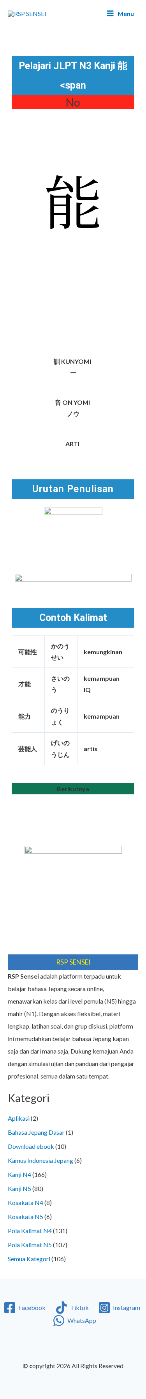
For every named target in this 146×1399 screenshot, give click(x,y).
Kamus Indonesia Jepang (40, 1160)
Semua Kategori (29, 1258)
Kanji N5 (19, 1188)
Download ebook (31, 1146)
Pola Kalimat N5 (30, 1244)
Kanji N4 (19, 1174)
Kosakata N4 (25, 1202)
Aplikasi (19, 1118)
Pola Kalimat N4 (30, 1230)
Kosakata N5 (25, 1216)
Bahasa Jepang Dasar (36, 1132)
